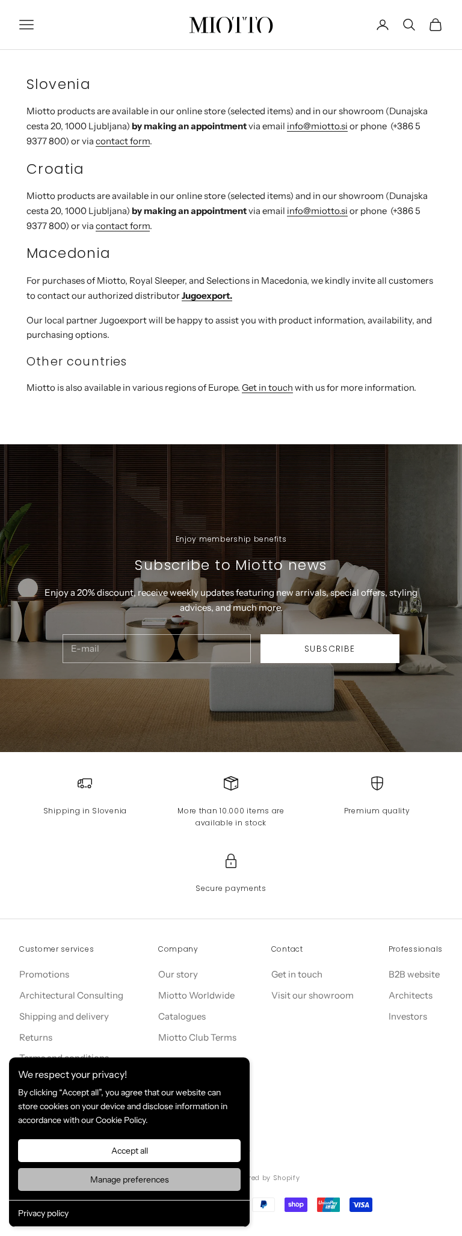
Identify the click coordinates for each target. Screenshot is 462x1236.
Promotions (44, 974)
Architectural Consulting (71, 995)
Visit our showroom (312, 995)
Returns (35, 1037)
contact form (123, 141)
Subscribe (330, 649)
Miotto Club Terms (197, 1037)
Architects (411, 995)
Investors (408, 1016)
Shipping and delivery (64, 1016)
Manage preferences (129, 1179)
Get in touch (267, 387)
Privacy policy (43, 1213)
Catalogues (182, 1016)
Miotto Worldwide (196, 995)
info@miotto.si (317, 126)
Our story (178, 974)
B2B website (414, 974)
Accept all (129, 1150)
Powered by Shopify (265, 1177)
